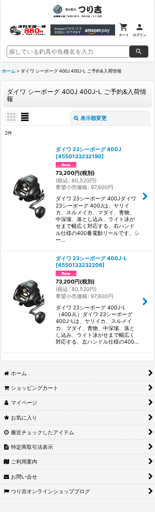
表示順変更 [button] (94, 118)
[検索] (138, 51)
